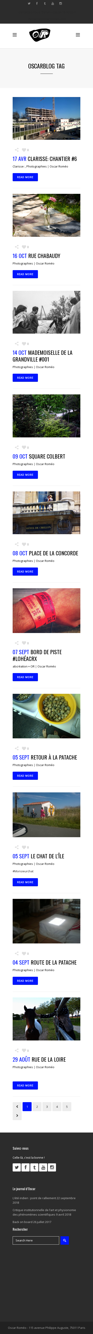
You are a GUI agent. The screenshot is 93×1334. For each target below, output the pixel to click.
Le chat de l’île (47, 856)
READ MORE (25, 177)
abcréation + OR (24, 666)
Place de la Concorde (53, 553)
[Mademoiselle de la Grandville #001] (46, 312)
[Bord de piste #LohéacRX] (46, 610)
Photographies (36, 166)
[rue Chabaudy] (46, 215)
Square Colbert (47, 456)
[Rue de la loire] (46, 1018)
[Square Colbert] (46, 415)
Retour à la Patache (54, 757)
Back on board (23, 1222)
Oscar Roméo (59, 166)
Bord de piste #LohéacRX (37, 655)
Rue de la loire (49, 1059)
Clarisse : (19, 166)
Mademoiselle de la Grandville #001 (42, 355)
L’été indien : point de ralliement (34, 1198)
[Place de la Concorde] (46, 512)
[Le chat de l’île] (46, 814)
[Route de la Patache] (46, 921)
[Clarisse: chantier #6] (46, 118)
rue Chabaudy (44, 255)
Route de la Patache (54, 962)
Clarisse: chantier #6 (52, 158)
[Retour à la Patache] (46, 716)
